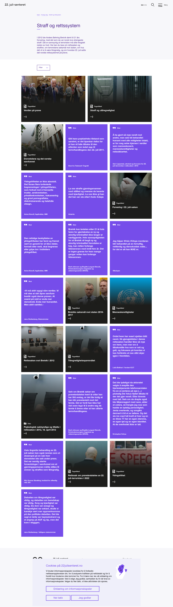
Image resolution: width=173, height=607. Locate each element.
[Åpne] (152, 5)
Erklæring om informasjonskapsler (73, 589)
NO (142, 5)
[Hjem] (15, 5)
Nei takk (58, 598)
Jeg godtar (85, 598)
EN (146, 5)
